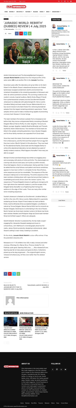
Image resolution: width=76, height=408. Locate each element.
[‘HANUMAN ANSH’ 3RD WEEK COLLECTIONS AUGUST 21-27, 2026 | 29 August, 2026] (42, 321)
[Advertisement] (50, 6)
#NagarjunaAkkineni (59, 170)
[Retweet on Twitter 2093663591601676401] (57, 70)
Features (27, 11)
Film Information (9, 29)
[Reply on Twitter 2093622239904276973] (53, 192)
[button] (59, 1)
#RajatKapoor (57, 108)
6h (68, 78)
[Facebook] (61, 1)
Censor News (55, 11)
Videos (41, 11)
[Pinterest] (21, 33)
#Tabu (62, 102)
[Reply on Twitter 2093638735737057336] (53, 113)
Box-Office (6, 325)
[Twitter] (67, 1)
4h (68, 44)
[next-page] (8, 343)
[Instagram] (64, 1)
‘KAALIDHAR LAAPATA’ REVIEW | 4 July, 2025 (38, 286)
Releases (35, 11)
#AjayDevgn (56, 100)
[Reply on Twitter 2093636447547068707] (53, 148)
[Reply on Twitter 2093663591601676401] (53, 70)
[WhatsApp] (29, 33)
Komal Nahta (60, 44)
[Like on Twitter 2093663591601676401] (60, 70)
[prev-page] (5, 343)
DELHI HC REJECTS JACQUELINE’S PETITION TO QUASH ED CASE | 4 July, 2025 (13, 287)
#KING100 (63, 172)
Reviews (11, 11)
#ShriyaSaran (64, 104)
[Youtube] (71, 1)
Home (6, 11)
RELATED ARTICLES (11, 313)
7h (68, 155)
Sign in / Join (22, 1)
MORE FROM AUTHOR (26, 313)
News (47, 11)
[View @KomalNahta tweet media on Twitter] (63, 143)
